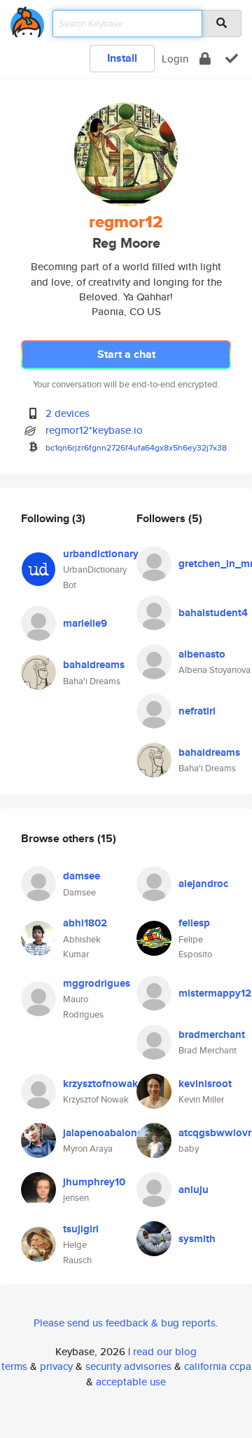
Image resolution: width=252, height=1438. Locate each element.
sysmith (197, 1238)
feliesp (194, 923)
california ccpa (217, 1366)
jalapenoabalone (103, 1132)
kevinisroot (205, 1083)
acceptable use (131, 1381)
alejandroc (203, 883)
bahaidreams (94, 664)
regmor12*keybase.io (94, 429)
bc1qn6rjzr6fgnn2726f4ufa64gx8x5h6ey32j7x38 (136, 447)
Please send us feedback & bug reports (125, 1322)
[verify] (231, 58)
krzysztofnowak (100, 1083)
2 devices (68, 413)
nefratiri (197, 711)
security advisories (128, 1366)
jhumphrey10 (94, 1182)
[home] (27, 19)
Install (122, 58)
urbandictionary (101, 553)
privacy (56, 1366)
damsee (81, 876)
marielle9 (85, 623)
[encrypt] (205, 58)
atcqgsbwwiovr (214, 1132)
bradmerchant (211, 1034)
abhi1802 (85, 923)
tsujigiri (81, 1229)
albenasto (201, 654)
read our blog (165, 1351)
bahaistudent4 (213, 612)
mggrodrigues (96, 983)
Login (175, 58)
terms (14, 1366)
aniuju (193, 1189)
